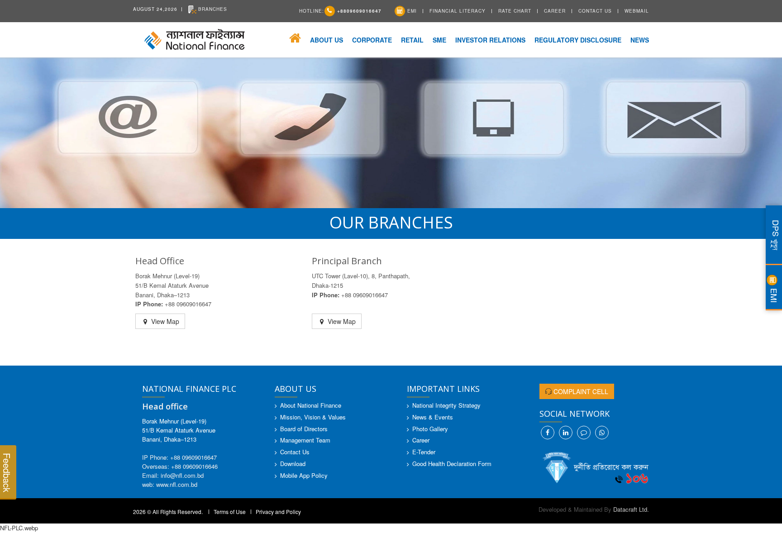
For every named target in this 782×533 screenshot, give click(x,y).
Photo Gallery (430, 428)
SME (439, 39)
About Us (326, 39)
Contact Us (595, 11)
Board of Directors (304, 428)
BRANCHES (211, 9)
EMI (411, 11)
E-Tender (423, 451)
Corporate (372, 39)
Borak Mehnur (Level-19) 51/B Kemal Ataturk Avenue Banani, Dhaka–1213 (178, 430)
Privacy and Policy (278, 511)
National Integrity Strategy (446, 405)
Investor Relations (490, 39)
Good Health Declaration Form (451, 463)
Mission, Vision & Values (313, 417)
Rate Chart (514, 11)
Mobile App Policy (304, 475)
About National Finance (310, 405)
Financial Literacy (457, 11)
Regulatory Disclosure (577, 39)
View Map (164, 321)
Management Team (305, 440)
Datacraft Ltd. (631, 509)
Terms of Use (230, 511)
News (639, 39)
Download (292, 463)
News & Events (432, 417)
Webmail (637, 11)
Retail (412, 39)
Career (555, 11)
